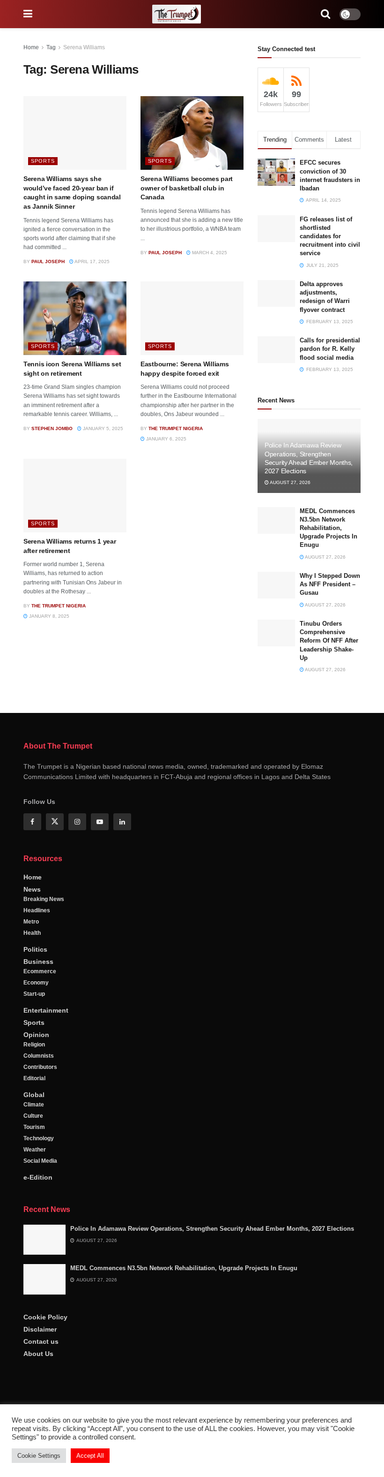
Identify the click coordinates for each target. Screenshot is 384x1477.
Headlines (36, 910)
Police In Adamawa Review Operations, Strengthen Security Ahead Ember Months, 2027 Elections (212, 1228)
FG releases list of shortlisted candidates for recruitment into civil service (330, 236)
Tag (51, 47)
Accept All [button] (90, 1455)
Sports (43, 161)
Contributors (40, 1067)
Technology (38, 1138)
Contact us (41, 1341)
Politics (35, 949)
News (32, 889)
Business (38, 961)
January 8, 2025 (48, 616)
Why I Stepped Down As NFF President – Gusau (330, 584)
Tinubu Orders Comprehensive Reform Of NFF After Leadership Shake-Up (329, 640)
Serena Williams (84, 47)
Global (33, 1094)
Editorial (34, 1078)
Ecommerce (39, 971)
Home (31, 47)
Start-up (34, 994)
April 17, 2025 (92, 261)
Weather (34, 1149)
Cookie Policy (45, 1317)
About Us (38, 1353)
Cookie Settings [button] (38, 1455)
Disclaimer (40, 1329)
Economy (36, 982)
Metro (31, 921)
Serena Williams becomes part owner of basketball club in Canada (186, 188)
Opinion (36, 1034)
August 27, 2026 (289, 482)
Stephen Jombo (52, 428)
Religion (34, 1044)
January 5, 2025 (102, 428)
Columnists (38, 1056)
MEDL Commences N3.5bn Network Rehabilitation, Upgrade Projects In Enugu (328, 528)
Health (32, 933)
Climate (33, 1104)
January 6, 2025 (165, 438)
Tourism (34, 1127)
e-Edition (37, 1177)
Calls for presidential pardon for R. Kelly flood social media (330, 349)
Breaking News (43, 899)
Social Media (40, 1161)
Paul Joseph (48, 261)
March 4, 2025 (209, 252)
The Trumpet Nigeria (175, 428)
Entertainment (45, 1010)
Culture (33, 1116)
